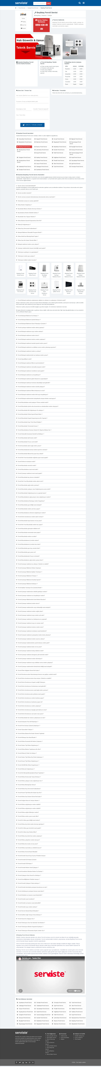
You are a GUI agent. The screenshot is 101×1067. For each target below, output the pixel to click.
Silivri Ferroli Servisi (58, 163)
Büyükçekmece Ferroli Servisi (23, 150)
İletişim (62, 1039)
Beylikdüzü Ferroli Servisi (60, 146)
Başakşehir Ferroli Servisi (60, 142)
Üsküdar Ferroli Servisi (24, 169)
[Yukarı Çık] (98, 1064)
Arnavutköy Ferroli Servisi (25, 139)
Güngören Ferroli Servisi (24, 157)
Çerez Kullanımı (79, 1037)
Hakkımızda (64, 1035)
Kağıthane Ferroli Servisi (60, 157)
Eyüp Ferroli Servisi (41, 152)
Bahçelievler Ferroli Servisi (25, 142)
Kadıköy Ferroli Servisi (41, 157)
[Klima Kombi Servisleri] (15, 8)
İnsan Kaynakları (65, 1037)
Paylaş (24, 21)
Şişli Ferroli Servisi (75, 163)
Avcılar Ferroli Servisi (59, 139)
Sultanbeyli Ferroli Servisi (25, 166)
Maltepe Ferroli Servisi (41, 160)
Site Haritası (78, 1039)
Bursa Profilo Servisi (52, 1045)
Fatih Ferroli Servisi (58, 152)
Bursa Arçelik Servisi (52, 1035)
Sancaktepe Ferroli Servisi (77, 160)
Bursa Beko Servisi (51, 1037)
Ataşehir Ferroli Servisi (41, 139)
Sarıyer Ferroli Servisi (41, 163)
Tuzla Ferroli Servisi (58, 166)
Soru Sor (24, 25)
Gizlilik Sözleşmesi (79, 1035)
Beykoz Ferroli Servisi (41, 146)
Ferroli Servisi (22, 8)
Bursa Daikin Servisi (52, 1054)
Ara (24, 18)
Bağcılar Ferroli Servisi (76, 139)
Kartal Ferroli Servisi (76, 157)
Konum (24, 28)
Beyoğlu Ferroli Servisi (76, 146)
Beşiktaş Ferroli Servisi (24, 146)
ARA (48, 3)
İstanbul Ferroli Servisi (33, 8)
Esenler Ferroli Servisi (59, 149)
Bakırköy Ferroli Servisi (42, 142)
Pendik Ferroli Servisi (59, 160)
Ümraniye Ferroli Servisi (77, 166)
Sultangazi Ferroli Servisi (42, 166)
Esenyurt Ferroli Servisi (77, 149)
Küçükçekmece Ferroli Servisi (23, 161)
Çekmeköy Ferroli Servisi (42, 149)
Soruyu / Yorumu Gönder (34, 125)
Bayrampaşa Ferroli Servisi (75, 142)
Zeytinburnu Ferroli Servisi (42, 169)
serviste (21, 3)
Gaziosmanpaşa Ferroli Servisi (76, 153)
